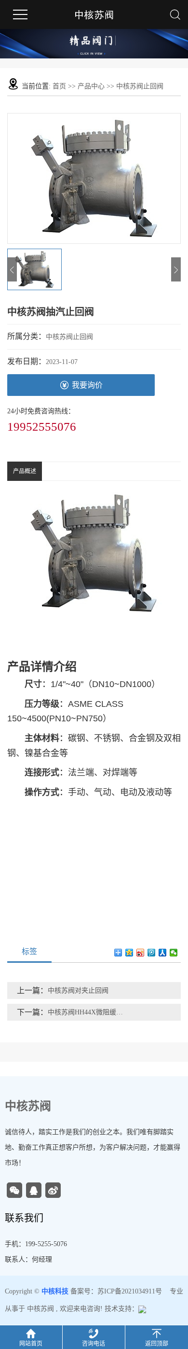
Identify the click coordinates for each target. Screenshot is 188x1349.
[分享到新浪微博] (140, 952)
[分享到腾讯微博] (152, 952)
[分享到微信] (174, 952)
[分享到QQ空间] (129, 952)
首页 (59, 86)
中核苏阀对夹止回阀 (78, 990)
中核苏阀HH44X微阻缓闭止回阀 (86, 1012)
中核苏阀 (40, 1308)
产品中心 (91, 86)
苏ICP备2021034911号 (129, 1291)
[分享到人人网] (163, 952)
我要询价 (87, 385)
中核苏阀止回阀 (139, 86)
